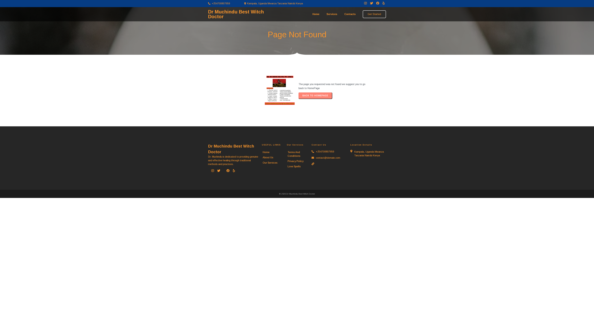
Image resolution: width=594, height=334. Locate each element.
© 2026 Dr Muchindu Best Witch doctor (297, 194)
